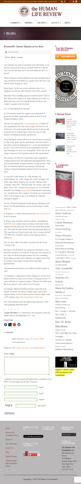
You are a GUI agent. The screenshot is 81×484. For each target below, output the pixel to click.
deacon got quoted (43, 214)
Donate (35, 1)
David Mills (59, 226)
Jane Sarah (73, 258)
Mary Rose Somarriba (61, 298)
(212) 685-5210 (67, 469)
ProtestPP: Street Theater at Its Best (23, 46)
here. (9, 209)
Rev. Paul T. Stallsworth (60, 316)
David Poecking (62, 229)
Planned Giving (42, 1)
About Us (8, 439)
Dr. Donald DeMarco (64, 239)
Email (41, 393)
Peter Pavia (60, 308)
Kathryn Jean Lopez (65, 272)
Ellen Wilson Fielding (64, 249)
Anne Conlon (72, 207)
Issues (7, 428)
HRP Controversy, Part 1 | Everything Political (28, 348)
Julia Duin (57, 272)
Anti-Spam (41, 406)
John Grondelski (63, 268)
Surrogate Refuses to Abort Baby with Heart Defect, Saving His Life (71, 123)
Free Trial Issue (11, 444)
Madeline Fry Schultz (62, 279)
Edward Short (59, 245)
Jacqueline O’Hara (62, 258)
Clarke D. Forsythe (60, 219)
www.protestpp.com (31, 124)
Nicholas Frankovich (62, 305)
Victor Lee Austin (63, 340)
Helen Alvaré (71, 255)
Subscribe (11, 1)
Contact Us (25, 1)
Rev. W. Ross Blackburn (63, 324)
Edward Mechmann (64, 242)
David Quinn (58, 232)
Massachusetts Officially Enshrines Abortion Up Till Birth (71, 149)
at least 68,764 (26, 190)
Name (41, 387)
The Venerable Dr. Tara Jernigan (66, 335)
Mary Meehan (67, 295)
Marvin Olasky (58, 295)
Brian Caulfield (63, 213)
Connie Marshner (12, 52)
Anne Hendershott (60, 210)
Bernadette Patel (71, 210)
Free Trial (17, 1)
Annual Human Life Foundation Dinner (11, 463)
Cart (30, 1)
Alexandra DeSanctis (60, 207)
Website (41, 400)
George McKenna (61, 255)
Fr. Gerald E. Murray (64, 252)
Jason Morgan (62, 261)
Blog (5, 1)
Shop (7, 452)
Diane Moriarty (63, 235)
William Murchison (64, 349)
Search (55, 1)
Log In (50, 1)
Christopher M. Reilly (61, 216)
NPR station (12, 224)
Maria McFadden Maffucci (64, 290)
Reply (42, 339)
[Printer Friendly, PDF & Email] (13, 57)
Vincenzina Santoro (63, 343)
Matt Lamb (60, 301)
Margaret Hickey (59, 285)
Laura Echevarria (59, 274)
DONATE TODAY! (66, 86)
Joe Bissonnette (61, 265)
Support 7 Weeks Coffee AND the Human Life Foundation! (64, 372)
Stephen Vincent (60, 330)
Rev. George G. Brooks (65, 311)
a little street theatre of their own (31, 297)
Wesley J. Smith (60, 346)
